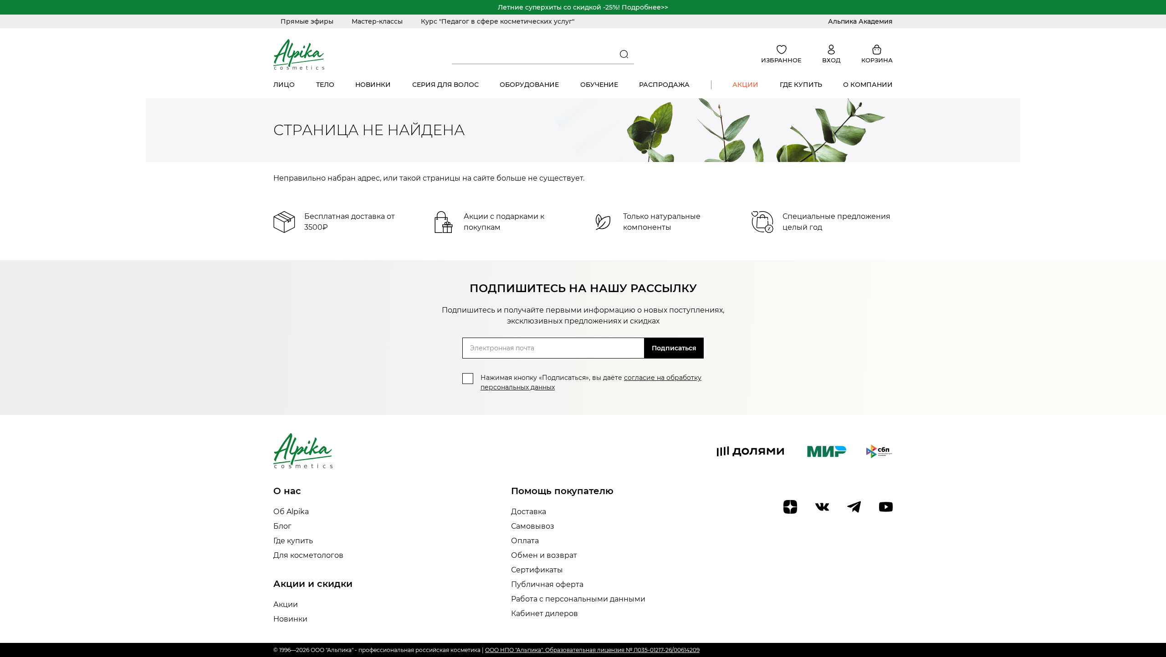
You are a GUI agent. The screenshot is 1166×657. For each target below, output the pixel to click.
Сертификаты (537, 570)
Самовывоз (532, 526)
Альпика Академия (860, 21)
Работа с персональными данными (578, 599)
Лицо (284, 85)
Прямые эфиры (307, 21)
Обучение (599, 85)
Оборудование (529, 85)
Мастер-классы (377, 21)
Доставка (528, 511)
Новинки (373, 85)
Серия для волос (445, 85)
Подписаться (674, 348)
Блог (282, 526)
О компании (868, 85)
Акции (745, 85)
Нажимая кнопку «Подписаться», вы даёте (591, 382)
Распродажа (664, 85)
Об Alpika (291, 511)
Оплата (525, 540)
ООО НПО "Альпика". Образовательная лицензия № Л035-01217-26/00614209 (592, 650)
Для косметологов (308, 555)
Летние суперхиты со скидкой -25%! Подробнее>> (583, 7)
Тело (325, 85)
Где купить (801, 85)
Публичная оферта (547, 584)
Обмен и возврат (544, 555)
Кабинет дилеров (544, 613)
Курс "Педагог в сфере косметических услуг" (497, 21)
